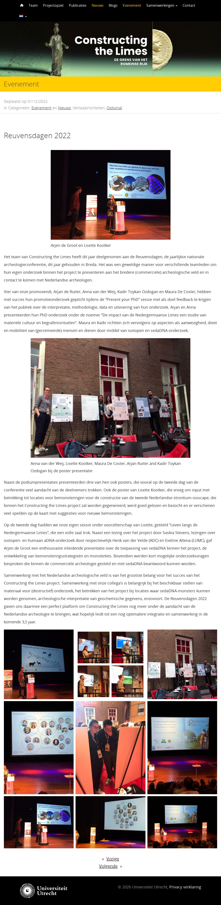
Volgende (108, 866)
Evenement (132, 5)
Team (33, 5)
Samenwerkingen (160, 5)
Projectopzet (53, 5)
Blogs (113, 5)
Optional (114, 107)
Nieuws (98, 5)
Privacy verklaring (185, 886)
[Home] (21, 5)
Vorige (112, 859)
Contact (189, 5)
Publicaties (78, 5)
